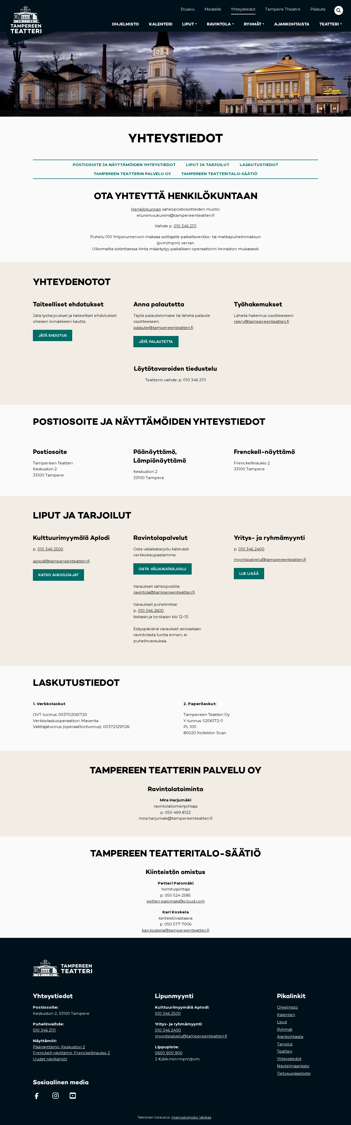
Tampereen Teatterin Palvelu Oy (132, 173)
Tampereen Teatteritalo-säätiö (219, 173)
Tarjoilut (285, 1044)
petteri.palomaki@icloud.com (175, 901)
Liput (188, 24)
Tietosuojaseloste (294, 1073)
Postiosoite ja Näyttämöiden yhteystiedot (124, 164)
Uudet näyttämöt (50, 1059)
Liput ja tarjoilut (207, 164)
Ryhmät (252, 24)
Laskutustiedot (259, 164)
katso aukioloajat (58, 575)
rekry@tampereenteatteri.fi (261, 321)
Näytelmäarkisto (293, 1065)
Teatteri (329, 24)
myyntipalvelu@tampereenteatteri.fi (270, 559)
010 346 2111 (185, 225)
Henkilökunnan (146, 209)
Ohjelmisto (125, 24)
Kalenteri (160, 24)
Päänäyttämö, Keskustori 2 (59, 1046)
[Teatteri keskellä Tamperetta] (22, 16)
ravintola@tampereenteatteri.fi (164, 592)
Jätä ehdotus (52, 335)
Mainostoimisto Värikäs (192, 1117)
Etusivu (188, 9)
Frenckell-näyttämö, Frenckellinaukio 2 (71, 1052)
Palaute (318, 9)
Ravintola (219, 24)
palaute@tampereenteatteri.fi (163, 327)
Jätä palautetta (156, 341)
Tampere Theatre (282, 9)
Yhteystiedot (243, 9)
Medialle (213, 9)
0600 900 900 (168, 1052)
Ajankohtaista (291, 24)
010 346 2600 (151, 610)
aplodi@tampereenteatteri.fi (61, 561)
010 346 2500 (50, 549)
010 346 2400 (251, 549)
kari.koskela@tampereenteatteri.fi (175, 930)
